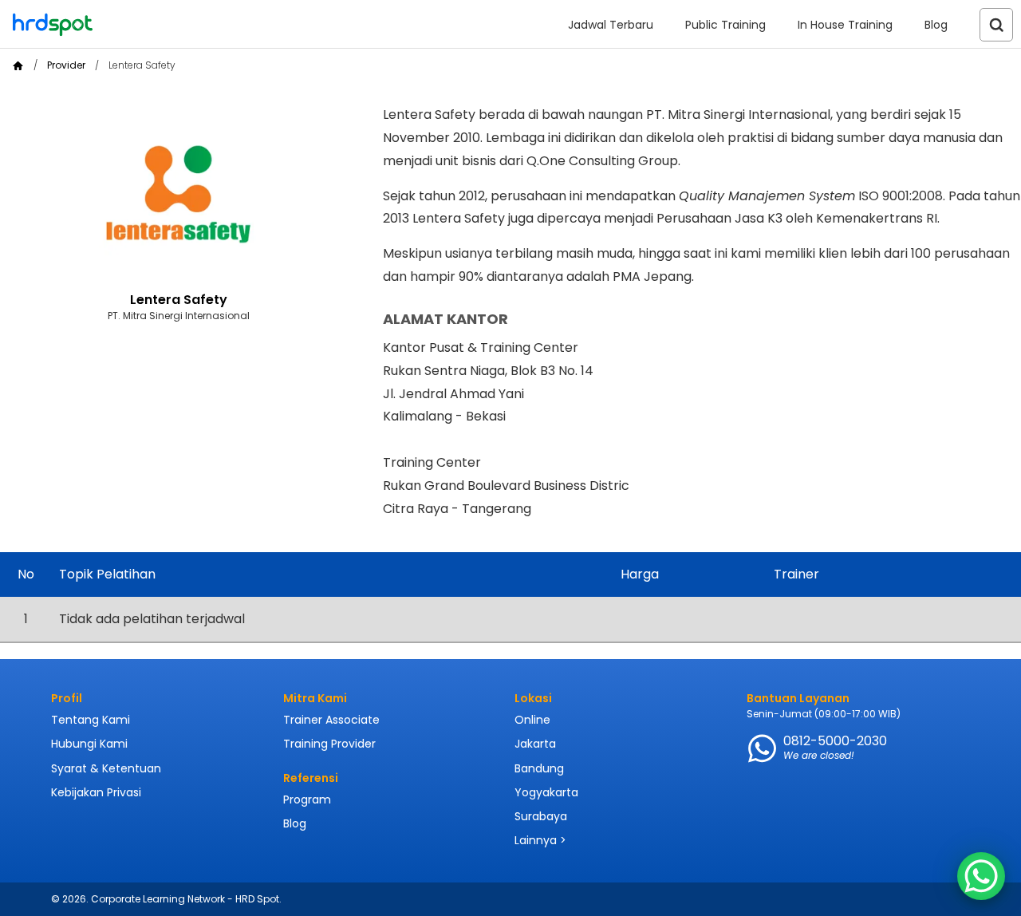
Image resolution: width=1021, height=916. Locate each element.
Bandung (539, 768)
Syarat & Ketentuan (106, 768)
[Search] (996, 24)
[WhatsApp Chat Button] (981, 876)
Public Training (725, 25)
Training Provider (329, 744)
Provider (66, 65)
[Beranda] (18, 66)
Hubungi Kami (89, 744)
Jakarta (535, 744)
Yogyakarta (546, 792)
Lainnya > (540, 840)
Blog (936, 25)
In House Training (845, 25)
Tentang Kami (90, 720)
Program (307, 799)
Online (532, 720)
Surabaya (540, 816)
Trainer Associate (331, 720)
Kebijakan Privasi (96, 792)
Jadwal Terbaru (610, 25)
